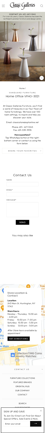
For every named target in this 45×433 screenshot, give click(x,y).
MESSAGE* (11, 200)
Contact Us (21, 369)
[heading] (22, 175)
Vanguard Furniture (22, 93)
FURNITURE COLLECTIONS (22, 378)
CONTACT (22, 394)
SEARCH (22, 403)
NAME (9, 180)
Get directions (18, 339)
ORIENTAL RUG (23, 386)
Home (22, 88)
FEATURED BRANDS (22, 382)
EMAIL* (9, 190)
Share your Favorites (22, 151)
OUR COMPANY (22, 390)
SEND (22, 222)
